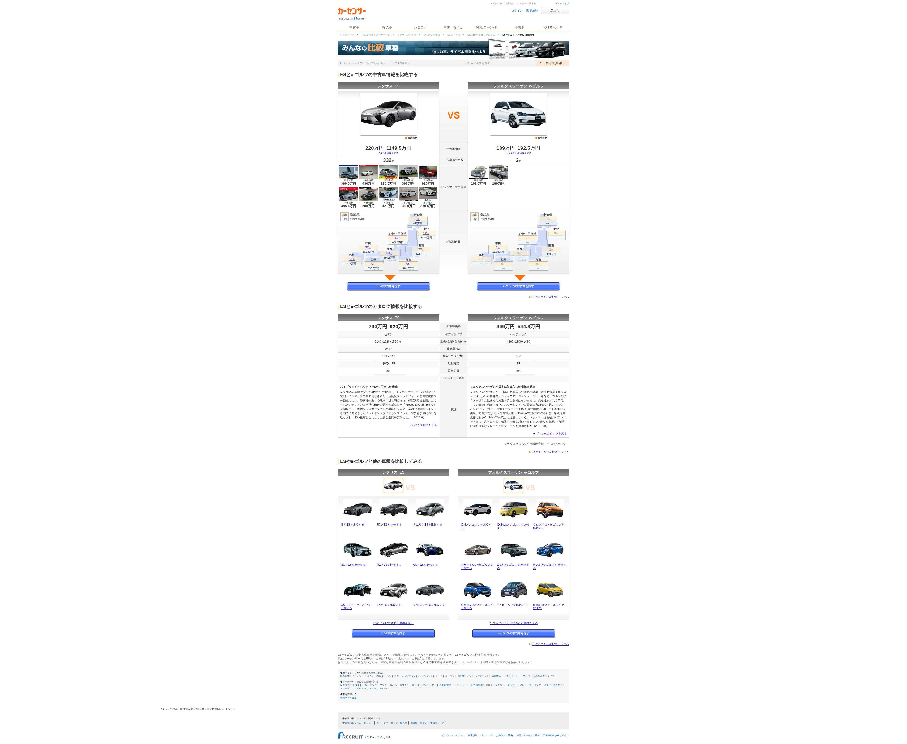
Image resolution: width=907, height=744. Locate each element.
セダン (387, 676)
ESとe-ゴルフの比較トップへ (550, 297)
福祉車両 (496, 676)
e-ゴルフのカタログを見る (550, 433)
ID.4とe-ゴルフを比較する (476, 526)
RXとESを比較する (389, 524)
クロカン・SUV (373, 676)
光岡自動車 (445, 685)
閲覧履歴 (532, 10)
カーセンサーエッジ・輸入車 (391, 723)
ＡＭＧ (372, 688)
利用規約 (472, 735)
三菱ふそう (511, 685)
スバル (393, 685)
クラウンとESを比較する (429, 605)
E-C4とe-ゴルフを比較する (513, 566)
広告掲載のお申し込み (555, 735)
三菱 (412, 685)
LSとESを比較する (389, 605)
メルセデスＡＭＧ (553, 685)
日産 (364, 685)
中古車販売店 (453, 27)
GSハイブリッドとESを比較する (356, 606)
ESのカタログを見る (424, 425)
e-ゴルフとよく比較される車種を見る (514, 623)
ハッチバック (425, 676)
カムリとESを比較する (427, 524)
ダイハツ (422, 685)
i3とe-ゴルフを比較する (512, 605)
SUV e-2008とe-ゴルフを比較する (477, 606)
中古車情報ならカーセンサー (357, 723)
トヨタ (355, 685)
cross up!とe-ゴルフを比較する (548, 606)
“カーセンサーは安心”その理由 (497, 735)
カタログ (420, 27)
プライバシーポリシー (453, 735)
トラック (508, 676)
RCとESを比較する (353, 564)
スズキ (403, 685)
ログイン (517, 10)
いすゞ (432, 685)
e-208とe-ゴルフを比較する (549, 566)
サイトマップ (562, 3)
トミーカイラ (461, 685)
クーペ (438, 676)
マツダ (383, 685)
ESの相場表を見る (388, 153)
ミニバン (357, 676)
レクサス (345, 685)
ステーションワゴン (404, 676)
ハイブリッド (482, 676)
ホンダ (373, 685)
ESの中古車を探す (388, 286)
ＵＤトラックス (494, 685)
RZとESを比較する (389, 564)
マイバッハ (385, 688)
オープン (450, 676)
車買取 (520, 27)
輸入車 (387, 27)
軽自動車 (345, 676)
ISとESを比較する (352, 524)
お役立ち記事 (553, 27)
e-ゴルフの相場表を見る (518, 153)
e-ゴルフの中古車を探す (518, 286)
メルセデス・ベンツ (530, 685)
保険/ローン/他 (486, 27)
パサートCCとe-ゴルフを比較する (477, 566)
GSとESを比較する (425, 564)
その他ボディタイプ (543, 676)
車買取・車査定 (348, 697)
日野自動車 (477, 685)
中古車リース (437, 723)
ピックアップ (523, 676)
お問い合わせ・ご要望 (528, 735)
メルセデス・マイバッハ (353, 688)
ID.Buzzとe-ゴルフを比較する (513, 526)
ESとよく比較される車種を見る (393, 623)
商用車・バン (465, 676)
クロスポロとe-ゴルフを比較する (548, 526)
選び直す (411, 138)
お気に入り (555, 10)
